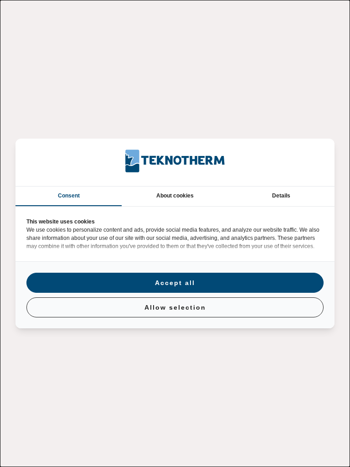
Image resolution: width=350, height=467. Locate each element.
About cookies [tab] (175, 195)
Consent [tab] (69, 195)
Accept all (175, 282)
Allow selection (175, 307)
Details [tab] (281, 195)
